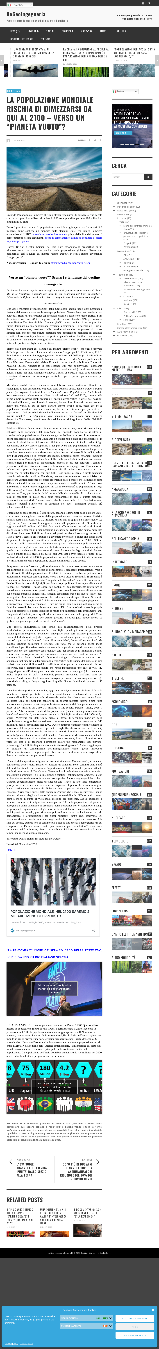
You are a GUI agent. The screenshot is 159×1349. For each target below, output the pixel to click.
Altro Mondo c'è (125, 331)
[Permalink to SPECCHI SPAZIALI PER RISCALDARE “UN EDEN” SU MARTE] (137, 874)
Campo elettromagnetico (130, 327)
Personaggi (129, 246)
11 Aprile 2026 (79, 1220)
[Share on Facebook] (89, 140)
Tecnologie (122, 274)
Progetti (127, 243)
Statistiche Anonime (135, 1318)
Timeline (121, 221)
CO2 (125, 296)
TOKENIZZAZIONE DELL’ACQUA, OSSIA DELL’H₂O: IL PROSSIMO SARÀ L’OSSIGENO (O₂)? (128, 52)
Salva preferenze (135, 1335)
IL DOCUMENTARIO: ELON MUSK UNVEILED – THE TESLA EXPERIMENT (87, 1213)
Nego (135, 1326)
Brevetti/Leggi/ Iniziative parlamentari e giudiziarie (131, 464)
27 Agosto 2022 (18, 140)
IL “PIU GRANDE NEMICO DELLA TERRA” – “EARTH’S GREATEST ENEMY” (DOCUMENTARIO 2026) (20, 1216)
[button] (152, 1310)
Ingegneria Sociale (126, 206)
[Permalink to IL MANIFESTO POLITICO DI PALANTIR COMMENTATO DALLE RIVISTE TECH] (147, 804)
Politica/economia (132, 316)
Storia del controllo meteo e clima (127, 368)
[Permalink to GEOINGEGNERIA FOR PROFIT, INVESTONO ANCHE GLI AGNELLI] (147, 711)
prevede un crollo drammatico (49, 234)
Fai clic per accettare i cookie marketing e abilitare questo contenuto (54, 989)
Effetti (120, 308)
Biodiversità (129, 312)
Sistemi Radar (130, 278)
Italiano (17, 4)
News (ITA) (122, 210)
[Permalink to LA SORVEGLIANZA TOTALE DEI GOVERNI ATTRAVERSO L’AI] (137, 804)
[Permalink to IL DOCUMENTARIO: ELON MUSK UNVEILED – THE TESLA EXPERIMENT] (87, 1230)
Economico (129, 266)
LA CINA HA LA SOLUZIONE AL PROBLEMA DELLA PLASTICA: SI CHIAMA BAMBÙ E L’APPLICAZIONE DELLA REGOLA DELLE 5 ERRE (79, 54)
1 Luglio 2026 (46, 1227)
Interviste (122, 218)
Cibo (125, 255)
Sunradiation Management (136, 289)
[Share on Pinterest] (100, 140)
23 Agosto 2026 (13, 60)
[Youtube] (143, 3)
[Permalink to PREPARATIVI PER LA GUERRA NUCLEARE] (122, 827)
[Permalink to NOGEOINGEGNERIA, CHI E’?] (122, 571)
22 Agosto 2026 (114, 60)
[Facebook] (137, 3)
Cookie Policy (105, 1253)
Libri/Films (13, 90)
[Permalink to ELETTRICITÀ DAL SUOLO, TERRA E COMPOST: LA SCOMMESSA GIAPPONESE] (147, 967)
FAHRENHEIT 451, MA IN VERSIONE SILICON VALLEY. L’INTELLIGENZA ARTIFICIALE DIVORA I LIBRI (53, 1216)
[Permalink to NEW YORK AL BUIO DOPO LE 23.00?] (137, 711)
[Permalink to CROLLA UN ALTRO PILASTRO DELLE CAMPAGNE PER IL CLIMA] (147, 734)
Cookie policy (11, 1343)
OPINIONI (122, 202)
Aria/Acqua (128, 258)
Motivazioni (123, 251)
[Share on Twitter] (95, 140)
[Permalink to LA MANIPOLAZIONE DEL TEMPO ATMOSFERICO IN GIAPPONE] (137, 379)
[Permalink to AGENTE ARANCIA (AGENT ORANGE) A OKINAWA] (122, 664)
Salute (126, 319)
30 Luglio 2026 (13, 1227)
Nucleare (127, 300)
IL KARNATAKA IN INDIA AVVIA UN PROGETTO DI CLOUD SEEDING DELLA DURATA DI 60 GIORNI (27, 52)
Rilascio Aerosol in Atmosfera (126, 514)
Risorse (127, 262)
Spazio (126, 304)
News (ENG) (123, 214)
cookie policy (26, 1343)
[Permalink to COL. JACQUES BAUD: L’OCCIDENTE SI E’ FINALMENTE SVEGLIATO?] (137, 571)
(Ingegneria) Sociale (133, 270)
